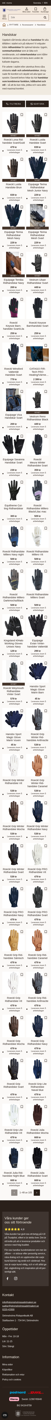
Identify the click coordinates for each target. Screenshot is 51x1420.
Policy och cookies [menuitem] (11, 1379)
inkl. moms (7, 3)
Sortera (38, 104)
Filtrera (15, 104)
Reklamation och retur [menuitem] (13, 1374)
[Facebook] (7, 1278)
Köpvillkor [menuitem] (7, 1369)
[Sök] (45, 17)
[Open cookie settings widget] (4, 1415)
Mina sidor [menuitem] (7, 1364)
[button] (4, 17)
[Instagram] (16, 1278)
